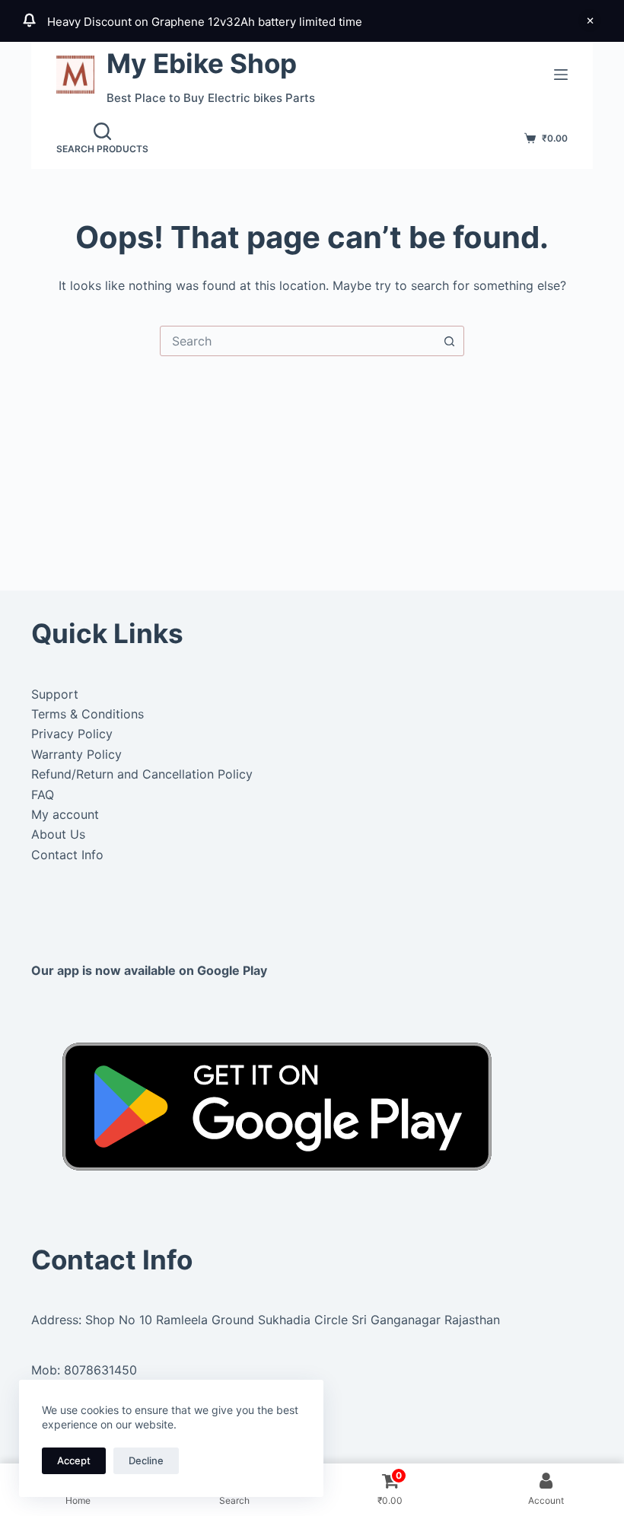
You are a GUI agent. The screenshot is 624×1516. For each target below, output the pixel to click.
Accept (74, 1460)
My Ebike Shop (202, 63)
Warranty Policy (76, 754)
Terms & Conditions (87, 713)
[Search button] (449, 340)
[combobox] (298, 341)
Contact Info (67, 854)
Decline (146, 1460)
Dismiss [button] (589, 20)
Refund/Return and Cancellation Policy (142, 774)
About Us (58, 834)
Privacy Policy (72, 733)
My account (65, 814)
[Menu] (561, 74)
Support (54, 694)
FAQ (42, 794)
